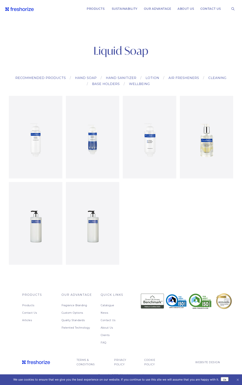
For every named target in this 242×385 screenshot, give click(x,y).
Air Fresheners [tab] (183, 78)
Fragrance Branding (74, 305)
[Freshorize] (19, 9)
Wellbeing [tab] (139, 84)
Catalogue (107, 305)
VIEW (35, 168)
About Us (186, 8)
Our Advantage (157, 8)
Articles (27, 320)
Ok (224, 379)
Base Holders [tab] (106, 84)
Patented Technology (75, 327)
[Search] (233, 9)
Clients (105, 335)
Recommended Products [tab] (40, 78)
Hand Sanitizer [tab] (121, 78)
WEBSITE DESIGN (207, 362)
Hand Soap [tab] (86, 78)
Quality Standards (73, 320)
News (104, 312)
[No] (237, 379)
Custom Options (72, 312)
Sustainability (124, 8)
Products (96, 8)
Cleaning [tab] (217, 78)
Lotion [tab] (152, 78)
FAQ (103, 342)
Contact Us (210, 8)
